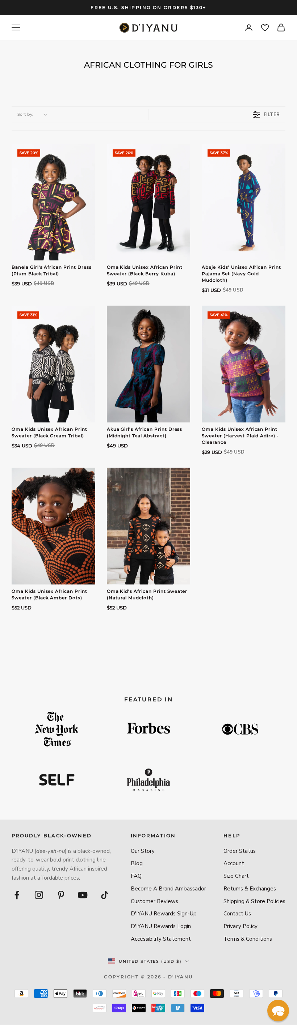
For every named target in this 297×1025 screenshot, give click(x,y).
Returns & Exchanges (249, 888)
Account (233, 863)
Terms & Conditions (247, 939)
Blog (137, 863)
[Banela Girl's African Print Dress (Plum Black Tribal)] (53, 202)
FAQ (136, 876)
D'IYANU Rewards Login (161, 926)
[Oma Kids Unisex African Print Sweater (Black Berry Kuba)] (149, 202)
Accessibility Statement (161, 939)
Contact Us (237, 913)
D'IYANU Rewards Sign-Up (164, 913)
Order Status (239, 851)
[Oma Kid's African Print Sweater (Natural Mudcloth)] (149, 526)
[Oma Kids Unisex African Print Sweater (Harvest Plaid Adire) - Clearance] (243, 364)
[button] (278, 1010)
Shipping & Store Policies (254, 901)
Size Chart (236, 876)
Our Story (143, 851)
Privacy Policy (240, 926)
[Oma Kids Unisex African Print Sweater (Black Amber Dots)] (53, 526)
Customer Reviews (154, 901)
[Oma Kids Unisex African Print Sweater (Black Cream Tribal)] (53, 364)
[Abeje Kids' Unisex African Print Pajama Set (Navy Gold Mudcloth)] (243, 202)
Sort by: (25, 114)
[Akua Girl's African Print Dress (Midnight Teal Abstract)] (149, 364)
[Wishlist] (264, 27)
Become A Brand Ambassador (168, 888)
